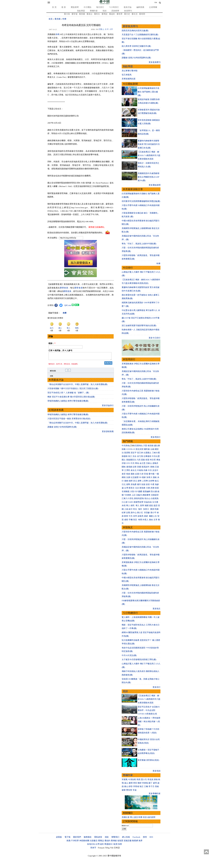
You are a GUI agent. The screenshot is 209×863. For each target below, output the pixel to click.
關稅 (124, 467)
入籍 (126, 509)
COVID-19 (130, 449)
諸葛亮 (140, 516)
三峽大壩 (156, 453)
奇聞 (140, 520)
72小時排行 (114, 7)
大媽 (148, 488)
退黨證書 (128, 841)
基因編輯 (146, 491)
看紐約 (112, 14)
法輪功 (139, 495)
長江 (130, 456)
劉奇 (126, 516)
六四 (138, 460)
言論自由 (148, 502)
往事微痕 (147, 456)
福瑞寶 (120, 841)
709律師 (127, 495)
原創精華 (115, 11)
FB (140, 477)
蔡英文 (132, 488)
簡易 (138, 779)
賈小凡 (144, 779)
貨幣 (140, 481)
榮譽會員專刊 (130, 26)
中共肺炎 (126, 445)
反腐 (137, 474)
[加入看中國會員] (80, 266)
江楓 (146, 786)
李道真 (150, 779)
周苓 (135, 783)
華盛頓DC (108, 844)
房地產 (134, 484)
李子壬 (151, 786)
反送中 (155, 470)
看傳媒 (114, 841)
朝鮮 (144, 477)
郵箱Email (125, 825)
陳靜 (140, 783)
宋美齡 (147, 512)
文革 (155, 520)
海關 (146, 505)
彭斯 (135, 467)
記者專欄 (153, 7)
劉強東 (142, 488)
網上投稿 (126, 837)
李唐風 (145, 783)
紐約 (102, 844)
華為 (137, 463)
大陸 (132, 491)
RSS (151, 837)
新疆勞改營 (138, 502)
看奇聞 (142, 14)
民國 (156, 509)
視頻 (104, 11)
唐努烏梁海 (139, 498)
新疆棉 (125, 456)
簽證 (155, 505)
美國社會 (126, 817)
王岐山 (149, 463)
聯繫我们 (115, 837)
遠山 (126, 783)
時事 (64, 19)
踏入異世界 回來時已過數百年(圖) (136, 46)
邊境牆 (129, 467)
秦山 (126, 786)
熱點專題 (81, 11)
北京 (137, 488)
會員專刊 (128, 11)
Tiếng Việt (109, 848)
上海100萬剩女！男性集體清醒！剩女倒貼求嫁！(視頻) (149, 721)
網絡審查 (146, 495)
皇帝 (135, 516)
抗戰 (128, 512)
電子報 (67, 837)
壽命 (151, 520)
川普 (145, 445)
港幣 (128, 484)
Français (101, 848)
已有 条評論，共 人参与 (60, 350)
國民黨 (147, 449)
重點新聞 (75, 7)
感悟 (126, 520)
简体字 (93, 848)
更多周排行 (155, 437)
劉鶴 (152, 467)
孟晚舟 (155, 463)
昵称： (52, 343)
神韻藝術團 (84, 841)
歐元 (157, 481)
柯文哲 (153, 460)
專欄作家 (94, 11)
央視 (124, 505)
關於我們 (77, 837)
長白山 (147, 498)
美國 (139, 467)
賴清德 (150, 445)
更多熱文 (156, 609)
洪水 (135, 456)
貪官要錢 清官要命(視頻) (148, 760)
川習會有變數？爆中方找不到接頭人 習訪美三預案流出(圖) (72, 388)
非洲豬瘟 (126, 491)
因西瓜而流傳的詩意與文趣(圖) (135, 30)
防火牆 (154, 491)
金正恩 (142, 463)
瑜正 (141, 786)
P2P (136, 491)
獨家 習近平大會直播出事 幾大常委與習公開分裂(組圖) (71, 397)
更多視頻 (156, 771)
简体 (155, 2)
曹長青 (129, 790)
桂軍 (124, 512)
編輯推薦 (140, 7)
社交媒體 (134, 477)
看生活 (134, 14)
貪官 (124, 474)
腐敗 (133, 474)
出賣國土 (147, 453)
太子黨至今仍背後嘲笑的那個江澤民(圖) (139, 659)
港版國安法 (131, 460)
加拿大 (149, 477)
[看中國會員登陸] (80, 272)
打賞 (100, 29)
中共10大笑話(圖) (129, 655)
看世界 (119, 14)
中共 (133, 463)
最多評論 (127, 7)
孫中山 (134, 512)
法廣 (128, 477)
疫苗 (147, 460)
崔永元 (134, 470)
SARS (130, 502)
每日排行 (100, 7)
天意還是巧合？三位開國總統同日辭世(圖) (140, 34)
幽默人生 (153, 516)
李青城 (136, 786)
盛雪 (155, 783)
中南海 (140, 470)
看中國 (151, 474)
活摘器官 (155, 495)
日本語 (117, 848)
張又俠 (140, 453)
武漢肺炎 (138, 445)
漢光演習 (139, 449)
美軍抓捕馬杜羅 (128, 79)
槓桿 (131, 481)
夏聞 (131, 783)
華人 (128, 505)
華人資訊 (134, 817)
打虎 (141, 474)
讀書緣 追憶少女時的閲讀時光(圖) (62, 427)
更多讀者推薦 (108, 431)
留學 (142, 505)
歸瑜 (156, 779)
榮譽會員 (64, 288)
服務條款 (88, 837)
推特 (145, 837)
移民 (133, 505)
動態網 (135, 841)
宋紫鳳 (125, 779)
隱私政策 (98, 837)
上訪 (134, 495)
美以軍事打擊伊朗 (129, 71)
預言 (135, 520)
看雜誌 (101, 841)
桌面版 (59, 837)
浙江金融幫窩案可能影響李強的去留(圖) (139, 325)
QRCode (67, 305)
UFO (128, 463)
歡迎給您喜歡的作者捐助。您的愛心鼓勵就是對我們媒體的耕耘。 (75, 233)
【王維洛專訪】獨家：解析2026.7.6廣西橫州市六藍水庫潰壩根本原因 (149, 155)
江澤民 (127, 470)
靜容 (131, 786)
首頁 (50, 19)
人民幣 (145, 481)
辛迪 (135, 790)
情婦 (128, 474)
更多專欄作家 (154, 793)
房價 (152, 488)
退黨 (143, 460)
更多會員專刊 (154, 62)
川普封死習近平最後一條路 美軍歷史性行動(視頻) (68, 419)
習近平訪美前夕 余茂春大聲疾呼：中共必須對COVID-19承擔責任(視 (149, 710)
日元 (124, 484)
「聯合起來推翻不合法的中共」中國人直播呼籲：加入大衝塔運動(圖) (77, 384)
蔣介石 (140, 512)
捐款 (107, 837)
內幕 (145, 470)
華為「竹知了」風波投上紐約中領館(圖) (139, 244)
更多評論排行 (108, 405)
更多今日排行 (154, 338)
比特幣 (151, 481)
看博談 (104, 14)
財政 (143, 484)
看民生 (97, 14)
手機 (131, 520)
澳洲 (152, 509)
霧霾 (140, 491)
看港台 (89, 14)
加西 (120, 844)
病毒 (124, 449)
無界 (140, 841)
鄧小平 (153, 512)
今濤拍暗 (132, 779)
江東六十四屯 (127, 498)
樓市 (139, 484)
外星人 (145, 520)
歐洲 (115, 844)
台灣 (126, 488)
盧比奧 (157, 445)
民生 (135, 509)
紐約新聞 (151, 817)
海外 (140, 509)
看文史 (127, 14)
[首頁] (104, 4)
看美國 (82, 14)
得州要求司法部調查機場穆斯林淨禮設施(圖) (141, 201)
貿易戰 (127, 453)
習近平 (134, 453)
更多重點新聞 (154, 185)
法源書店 (94, 841)
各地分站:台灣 (93, 844)
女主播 (155, 502)
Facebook (136, 837)
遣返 (151, 505)
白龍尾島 (155, 498)
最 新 (63, 7)
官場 (146, 474)
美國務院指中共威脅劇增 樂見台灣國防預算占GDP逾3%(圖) (148, 177)
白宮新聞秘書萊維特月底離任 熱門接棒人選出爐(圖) (148, 91)
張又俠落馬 (126, 75)
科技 (145, 817)
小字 (111, 29)
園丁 (150, 783)
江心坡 (125, 502)
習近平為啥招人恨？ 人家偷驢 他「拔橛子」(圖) (68, 393)
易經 (146, 516)
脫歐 (155, 477)
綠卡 (131, 509)
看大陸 (67, 14)
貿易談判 (146, 467)
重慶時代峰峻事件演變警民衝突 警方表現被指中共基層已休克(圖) (149, 144)
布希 (58, 34)
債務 (126, 481)
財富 (148, 484)
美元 (135, 481)
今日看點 (87, 7)
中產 (152, 484)
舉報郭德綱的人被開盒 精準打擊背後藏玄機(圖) (67, 401)
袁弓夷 (140, 456)
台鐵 (152, 449)
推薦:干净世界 (73, 841)
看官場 (74, 14)
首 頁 (54, 7)
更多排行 (156, 687)
